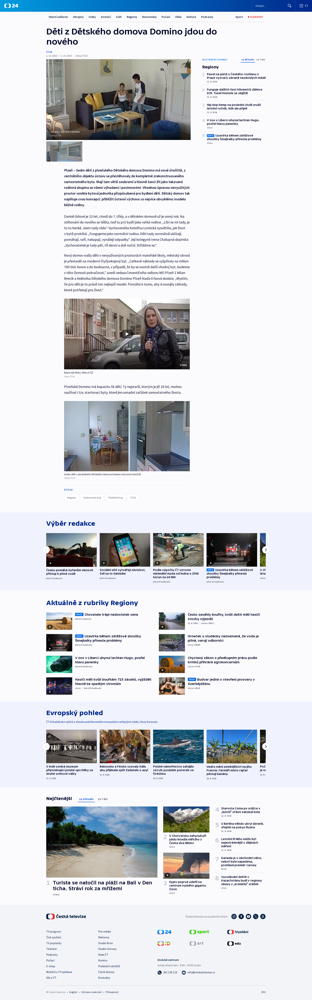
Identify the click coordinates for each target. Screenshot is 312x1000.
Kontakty (104, 977)
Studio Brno (105, 943)
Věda (178, 17)
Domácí (106, 17)
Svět (119, 17)
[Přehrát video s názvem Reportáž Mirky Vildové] (126, 334)
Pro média (104, 931)
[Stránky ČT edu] (234, 943)
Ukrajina (78, 17)
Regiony (132, 17)
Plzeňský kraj (116, 497)
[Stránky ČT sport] (199, 931)
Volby (92, 17)
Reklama (103, 937)
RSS (263, 992)
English (73, 992)
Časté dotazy (106, 972)
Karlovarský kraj (92, 497)
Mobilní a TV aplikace (59, 972)
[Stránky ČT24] (164, 931)
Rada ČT (103, 954)
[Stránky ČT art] (196, 943)
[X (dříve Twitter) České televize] (256, 916)
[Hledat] (289, 6)
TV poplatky (53, 943)
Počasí (166, 17)
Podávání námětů (109, 966)
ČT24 (49, 52)
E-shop (50, 966)
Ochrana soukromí (91, 992)
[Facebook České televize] (241, 916)
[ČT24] (11, 6)
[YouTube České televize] (248, 916)
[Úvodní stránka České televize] (66, 916)
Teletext (51, 949)
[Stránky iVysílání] (237, 931)
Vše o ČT (51, 977)
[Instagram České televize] (234, 916)
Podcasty (207, 17)
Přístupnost (111, 992)
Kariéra (102, 960)
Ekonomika (149, 17)
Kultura (191, 17)
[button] (127, 334)
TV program (53, 931)
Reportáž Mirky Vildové (77, 372)
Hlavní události (58, 17)
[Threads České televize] (263, 916)
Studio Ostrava (107, 949)
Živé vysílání (53, 937)
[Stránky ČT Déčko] (163, 943)
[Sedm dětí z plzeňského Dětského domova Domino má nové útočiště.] (127, 436)
